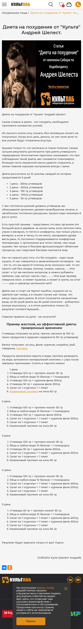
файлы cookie (45, 587)
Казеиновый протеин (24, 391)
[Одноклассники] (9, 567)
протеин (21, 348)
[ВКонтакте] (4, 567)
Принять (31, 621)
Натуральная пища (14, 12)
